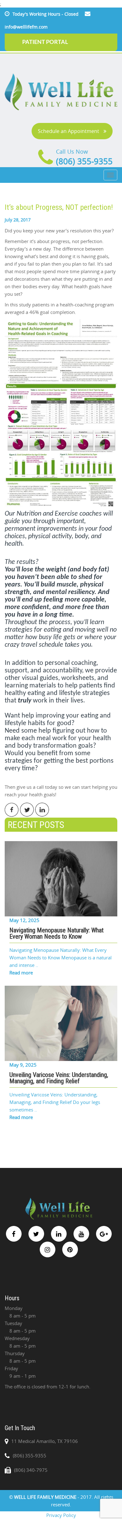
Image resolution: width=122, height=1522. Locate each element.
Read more (21, 972)
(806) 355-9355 (84, 161)
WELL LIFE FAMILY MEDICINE (46, 1497)
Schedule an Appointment (69, 131)
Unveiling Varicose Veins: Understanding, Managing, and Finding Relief (58, 1078)
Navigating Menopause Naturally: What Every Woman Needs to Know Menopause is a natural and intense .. (60, 957)
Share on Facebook (12, 810)
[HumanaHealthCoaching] (61, 412)
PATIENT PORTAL (45, 42)
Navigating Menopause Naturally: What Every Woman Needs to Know (56, 933)
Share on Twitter (27, 810)
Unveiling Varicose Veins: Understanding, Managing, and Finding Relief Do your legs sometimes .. (54, 1102)
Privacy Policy (61, 1515)
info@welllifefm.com (26, 27)
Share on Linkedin (42, 810)
